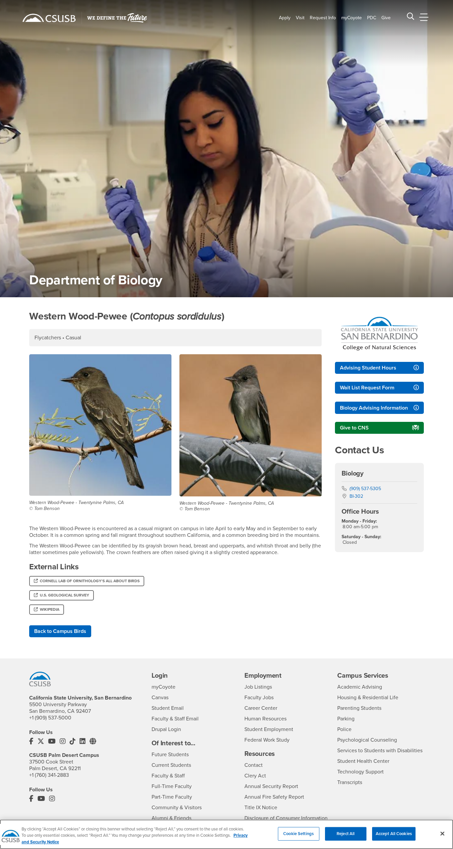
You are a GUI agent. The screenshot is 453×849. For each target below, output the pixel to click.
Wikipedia (49, 609)
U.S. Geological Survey (64, 595)
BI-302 (356, 496)
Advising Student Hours (368, 368)
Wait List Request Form (367, 387)
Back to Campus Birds (60, 631)
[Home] (49, 18)
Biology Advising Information (374, 408)
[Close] (442, 833)
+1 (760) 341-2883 (49, 775)
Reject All (346, 833)
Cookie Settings (298, 833)
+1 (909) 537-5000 (50, 717)
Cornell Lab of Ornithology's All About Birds (90, 581)
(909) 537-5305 (365, 488)
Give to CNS (354, 427)
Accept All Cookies (394, 833)
